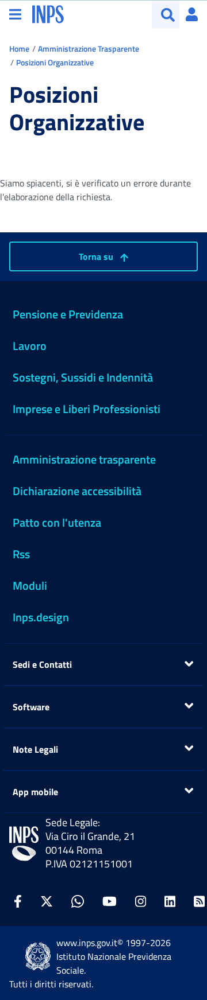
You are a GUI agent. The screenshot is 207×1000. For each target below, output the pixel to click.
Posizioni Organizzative (55, 62)
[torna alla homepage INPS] (48, 13)
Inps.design (41, 617)
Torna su (97, 256)
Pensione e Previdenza (68, 314)
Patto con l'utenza (57, 522)
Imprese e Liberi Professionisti (86, 409)
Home (19, 48)
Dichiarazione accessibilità (77, 491)
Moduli (30, 585)
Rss (21, 554)
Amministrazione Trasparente (88, 48)
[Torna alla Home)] (24, 843)
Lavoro (30, 346)
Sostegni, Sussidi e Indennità (83, 377)
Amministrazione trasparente (84, 459)
